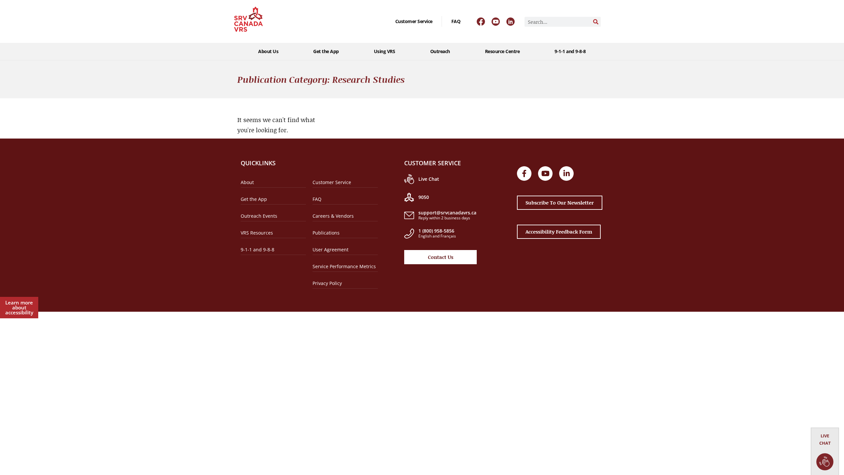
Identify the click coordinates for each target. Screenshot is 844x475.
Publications (326, 233)
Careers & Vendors (333, 216)
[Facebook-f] (524, 173)
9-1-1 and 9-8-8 (570, 51)
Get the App (326, 51)
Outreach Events (259, 216)
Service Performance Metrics (344, 266)
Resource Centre (502, 51)
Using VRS (384, 51)
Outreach (440, 51)
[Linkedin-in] (566, 173)
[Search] (596, 22)
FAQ (456, 21)
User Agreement (330, 249)
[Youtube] (545, 173)
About (247, 182)
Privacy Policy (327, 283)
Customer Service (414, 21)
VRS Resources (257, 233)
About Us (268, 51)
